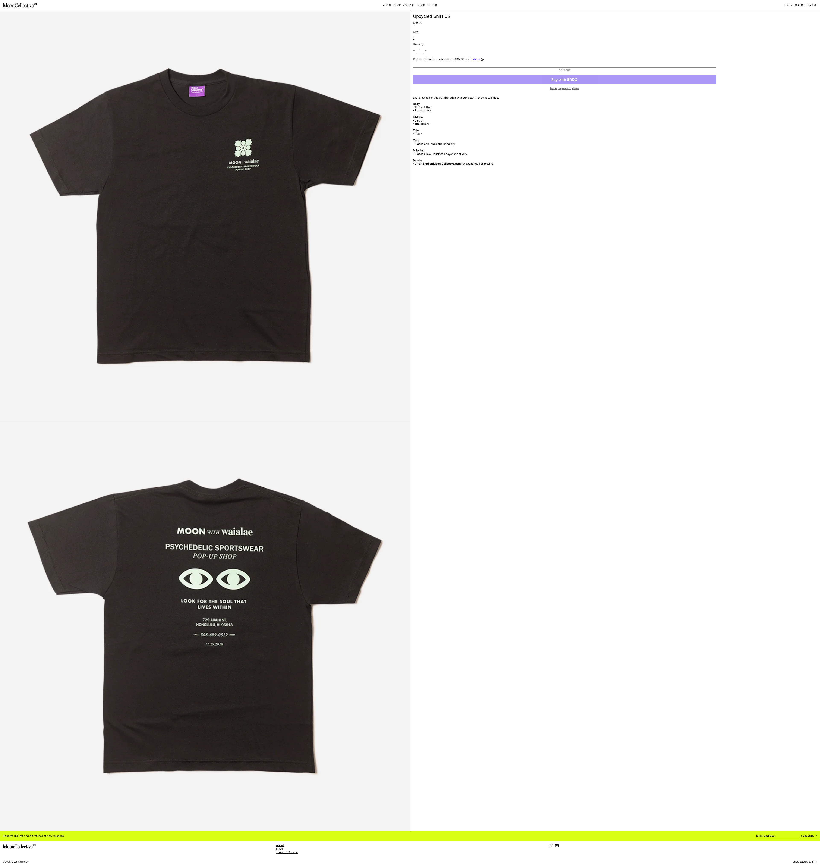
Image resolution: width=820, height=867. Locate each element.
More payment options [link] (564, 88)
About (280, 845)
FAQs (279, 849)
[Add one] (425, 50)
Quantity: (419, 44)
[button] (800, 5)
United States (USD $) (803, 861)
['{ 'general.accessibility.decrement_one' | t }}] (413, 50)
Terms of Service (287, 852)
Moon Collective (20, 861)
